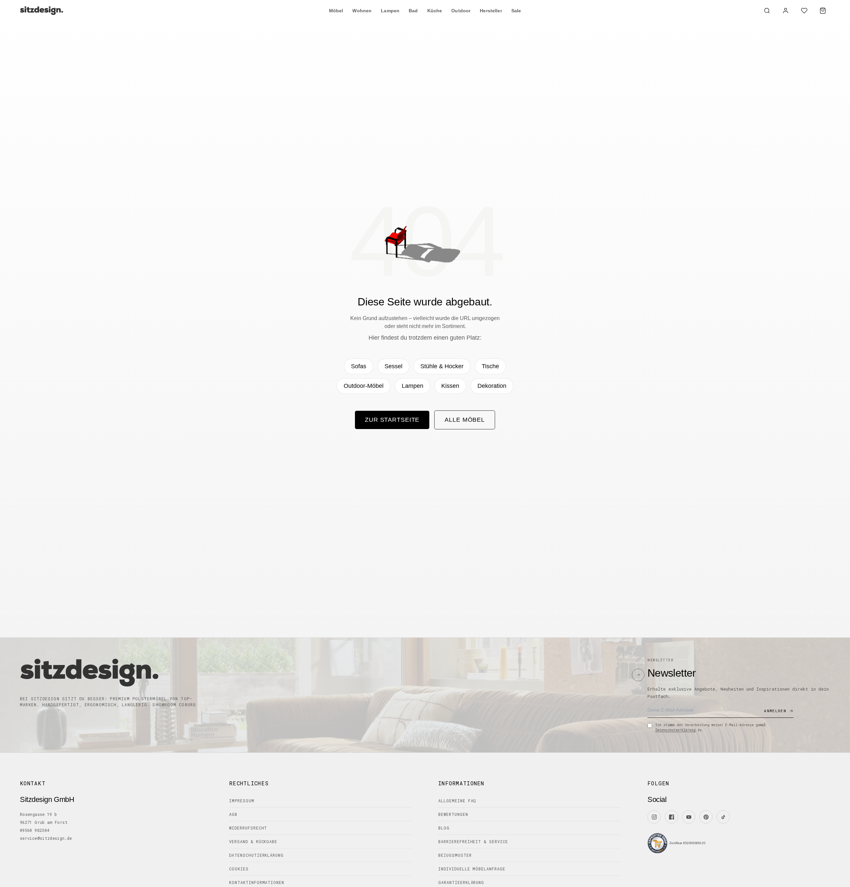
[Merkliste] (804, 10)
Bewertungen (453, 814)
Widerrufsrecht (248, 828)
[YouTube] (688, 817)
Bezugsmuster (455, 855)
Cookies (239, 868)
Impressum (241, 800)
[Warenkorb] (822, 10)
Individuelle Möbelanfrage (471, 868)
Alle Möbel (465, 419)
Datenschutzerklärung (675, 730)
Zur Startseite (392, 419)
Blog (444, 828)
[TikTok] (723, 817)
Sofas (358, 366)
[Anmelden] (785, 10)
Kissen (450, 386)
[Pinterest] (706, 817)
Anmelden (775, 710)
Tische (490, 366)
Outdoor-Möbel (363, 386)
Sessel (393, 366)
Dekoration (491, 386)
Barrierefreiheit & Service (473, 841)
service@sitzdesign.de (46, 838)
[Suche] (767, 10)
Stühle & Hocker (442, 366)
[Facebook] (671, 817)
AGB (233, 814)
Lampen (412, 386)
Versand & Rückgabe (253, 841)
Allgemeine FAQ (457, 800)
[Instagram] (654, 817)
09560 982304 (34, 830)
